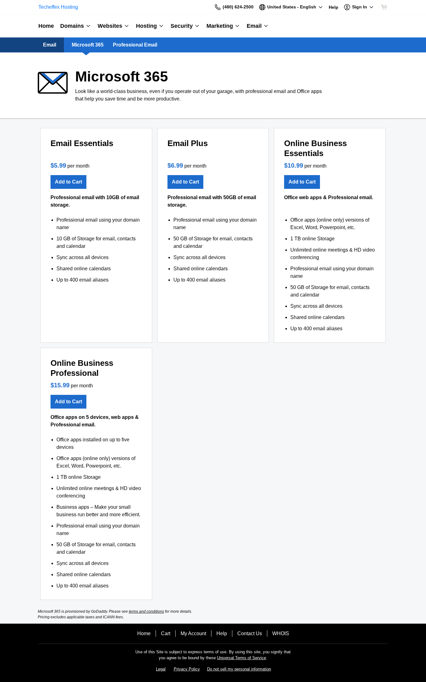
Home (144, 633)
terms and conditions (146, 611)
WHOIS (280, 633)
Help (221, 633)
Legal (161, 669)
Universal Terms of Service (241, 657)
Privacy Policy (187, 669)
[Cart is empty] (384, 7)
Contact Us (249, 633)
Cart (165, 633)
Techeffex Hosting (58, 7)
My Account (193, 633)
